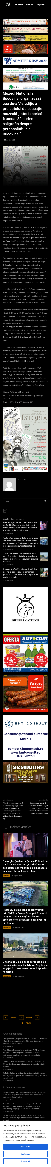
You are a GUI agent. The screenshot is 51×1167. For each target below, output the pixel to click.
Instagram (29, 1017)
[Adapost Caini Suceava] (25, 609)
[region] (25, 1144)
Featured (6, 927)
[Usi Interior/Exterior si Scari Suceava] (25, 773)
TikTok (28, 1023)
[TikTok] (22, 1023)
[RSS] (37, 1017)
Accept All (25, 1147)
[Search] (45, 501)
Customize (25, 1154)
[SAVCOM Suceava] (25, 653)
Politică (6, 875)
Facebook (13, 1017)
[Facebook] (6, 1017)
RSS (42, 1017)
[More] (36, 183)
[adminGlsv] (9, 484)
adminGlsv (22, 479)
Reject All (25, 1161)
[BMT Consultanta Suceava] (25, 737)
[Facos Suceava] (25, 693)
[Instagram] (21, 1017)
